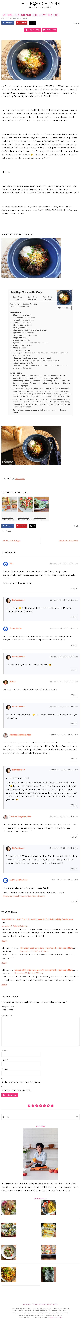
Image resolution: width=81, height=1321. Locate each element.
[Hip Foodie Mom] (40, 8)
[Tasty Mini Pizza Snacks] (48, 1259)
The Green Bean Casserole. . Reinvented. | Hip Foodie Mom (46, 948)
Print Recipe (50, 30)
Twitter (35, 1304)
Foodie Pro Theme (55, 1317)
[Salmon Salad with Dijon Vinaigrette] (8, 1214)
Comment (6, 1015)
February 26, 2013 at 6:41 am (64, 880)
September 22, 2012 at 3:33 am (64, 735)
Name (4, 1050)
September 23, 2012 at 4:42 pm (64, 848)
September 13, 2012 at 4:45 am (64, 706)
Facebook (27, 1304)
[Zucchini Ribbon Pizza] (8, 1237)
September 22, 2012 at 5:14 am (64, 770)
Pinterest (42, 1304)
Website (5, 1069)
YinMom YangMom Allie (20, 735)
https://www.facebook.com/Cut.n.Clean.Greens (24, 896)
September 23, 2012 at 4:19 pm (64, 816)
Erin (11, 563)
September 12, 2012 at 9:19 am (64, 628)
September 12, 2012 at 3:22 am (64, 600)
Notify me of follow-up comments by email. (21, 1082)
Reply (74, 589)
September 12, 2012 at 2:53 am (64, 563)
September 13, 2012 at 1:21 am (64, 681)
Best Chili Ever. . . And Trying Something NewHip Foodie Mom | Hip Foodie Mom (37, 919)
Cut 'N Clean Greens (19, 880)
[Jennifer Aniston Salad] (8, 1259)
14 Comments (24, 18)
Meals (9, 531)
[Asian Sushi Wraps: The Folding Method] (48, 1281)
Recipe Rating (7, 1006)
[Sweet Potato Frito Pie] (8, 1281)
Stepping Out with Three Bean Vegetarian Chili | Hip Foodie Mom (44, 970)
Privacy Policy (52, 1304)
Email (4, 1060)
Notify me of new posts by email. (16, 1090)
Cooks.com (20, 478)
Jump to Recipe (33, 30)
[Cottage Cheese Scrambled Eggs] (48, 1214)
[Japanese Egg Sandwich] (48, 1237)
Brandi (13, 681)
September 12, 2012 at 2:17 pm (64, 656)
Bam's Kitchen (16, 628)
